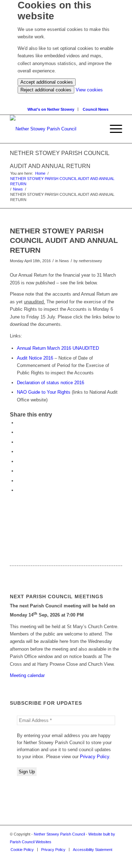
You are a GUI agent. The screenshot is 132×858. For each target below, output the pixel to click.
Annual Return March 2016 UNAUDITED (58, 348)
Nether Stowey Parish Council (59, 834)
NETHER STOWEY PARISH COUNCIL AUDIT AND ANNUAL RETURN (62, 181)
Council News (95, 109)
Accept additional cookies (46, 82)
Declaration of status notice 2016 (50, 382)
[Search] (99, 129)
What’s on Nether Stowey (50, 109)
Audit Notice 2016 (35, 358)
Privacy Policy (94, 756)
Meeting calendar (27, 675)
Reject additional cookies (45, 89)
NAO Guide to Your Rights (43, 392)
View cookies (89, 89)
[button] (112, 129)
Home (40, 173)
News (18, 189)
